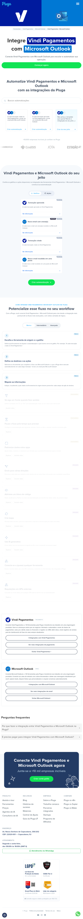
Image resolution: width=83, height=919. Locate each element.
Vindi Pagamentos (28, 29)
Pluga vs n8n (69, 800)
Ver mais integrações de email (42, 691)
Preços (5, 808)
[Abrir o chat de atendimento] (4, 915)
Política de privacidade (36, 911)
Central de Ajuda (30, 815)
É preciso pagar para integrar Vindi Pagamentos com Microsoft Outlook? (38, 737)
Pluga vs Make (70, 808)
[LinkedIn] (45, 915)
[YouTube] (38, 915)
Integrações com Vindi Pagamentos (42, 638)
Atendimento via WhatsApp (43, 851)
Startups (47, 815)
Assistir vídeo (10, 408)
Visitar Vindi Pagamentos (41, 651)
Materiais (27, 811)
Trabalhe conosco (51, 804)
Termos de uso (50, 911)
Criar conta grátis (41, 779)
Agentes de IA (8, 812)
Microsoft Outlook (40, 29)
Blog (25, 800)
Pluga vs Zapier (71, 804)
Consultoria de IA (10, 816)
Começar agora (41, 65)
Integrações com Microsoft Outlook (42, 684)
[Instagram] (41, 915)
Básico (29, 325)
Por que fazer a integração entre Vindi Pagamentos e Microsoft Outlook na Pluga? (39, 728)
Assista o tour (8, 800)
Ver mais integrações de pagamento (41, 645)
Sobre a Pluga (49, 800)
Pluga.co (7, 4)
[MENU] (79, 5)
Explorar (8, 432)
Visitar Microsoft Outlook (41, 698)
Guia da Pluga (29, 819)
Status (59, 911)
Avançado (54, 325)
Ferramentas (17, 29)
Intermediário (41, 325)
